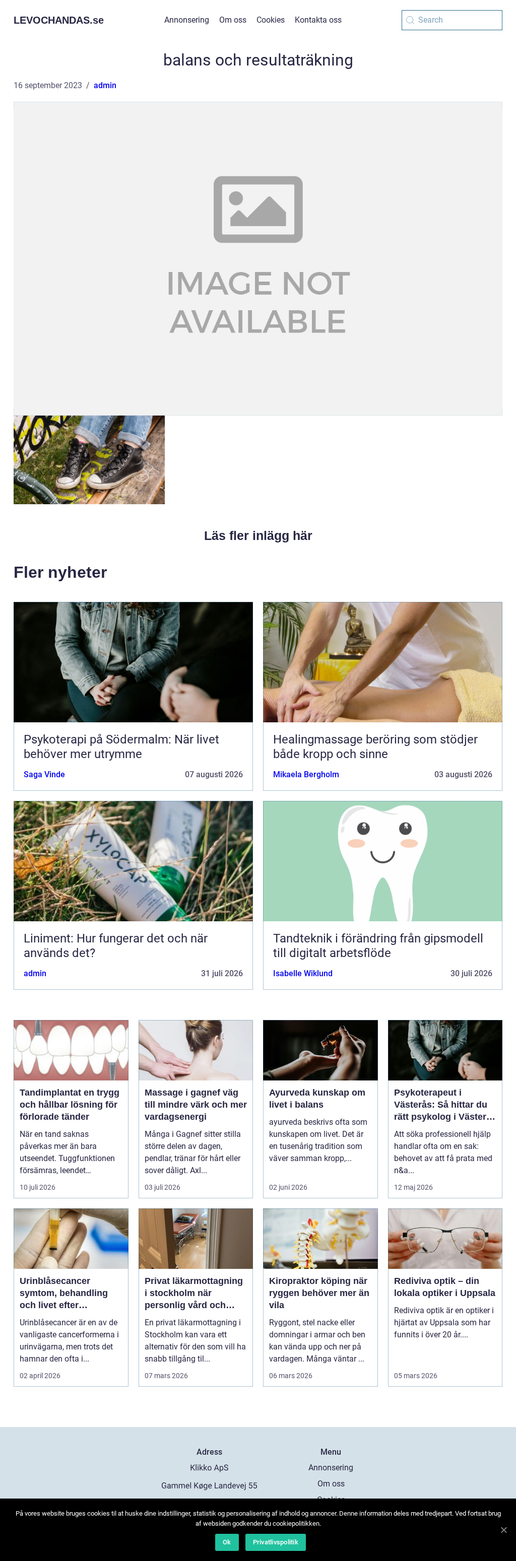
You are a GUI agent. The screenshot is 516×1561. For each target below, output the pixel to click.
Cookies (270, 20)
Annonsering (186, 20)
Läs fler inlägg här (258, 535)
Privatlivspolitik (275, 1542)
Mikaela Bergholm (306, 774)
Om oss (232, 20)
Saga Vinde (44, 774)
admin (105, 85)
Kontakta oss (318, 20)
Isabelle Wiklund (303, 973)
